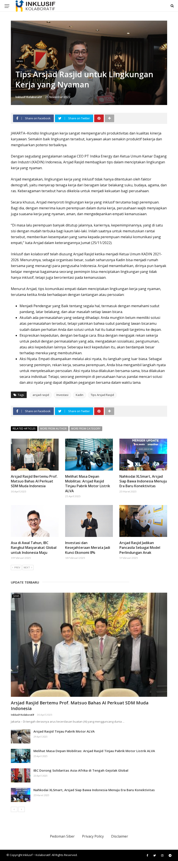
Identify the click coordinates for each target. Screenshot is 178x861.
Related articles (24, 428)
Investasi (62, 395)
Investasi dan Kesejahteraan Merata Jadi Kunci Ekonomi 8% (87, 547)
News (19, 61)
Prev (17, 567)
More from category (86, 428)
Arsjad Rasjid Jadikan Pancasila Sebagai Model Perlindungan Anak (139, 547)
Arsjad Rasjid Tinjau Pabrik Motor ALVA (64, 731)
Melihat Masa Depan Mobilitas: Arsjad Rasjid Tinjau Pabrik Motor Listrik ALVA (87, 483)
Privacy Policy (93, 836)
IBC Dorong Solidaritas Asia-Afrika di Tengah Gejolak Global (80, 770)
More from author (53, 428)
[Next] (21, 809)
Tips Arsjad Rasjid (102, 395)
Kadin (79, 395)
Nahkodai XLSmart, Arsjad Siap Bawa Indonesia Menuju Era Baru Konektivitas (143, 481)
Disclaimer (119, 836)
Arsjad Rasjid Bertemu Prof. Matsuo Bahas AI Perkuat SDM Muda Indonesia (34, 481)
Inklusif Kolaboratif (28, 97)
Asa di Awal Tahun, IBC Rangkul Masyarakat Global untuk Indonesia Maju (33, 547)
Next (27, 567)
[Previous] (14, 809)
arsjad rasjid (41, 395)
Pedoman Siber (62, 836)
